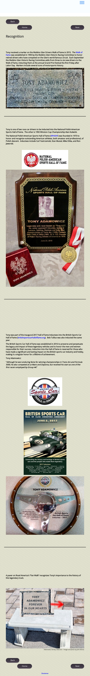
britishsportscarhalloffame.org (31, 337)
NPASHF (54, 135)
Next (77, 27)
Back (13, 21)
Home (24, 27)
